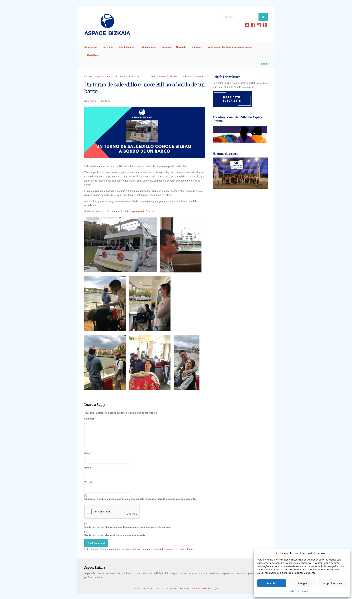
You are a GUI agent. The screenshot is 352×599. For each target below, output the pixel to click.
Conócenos (90, 47)
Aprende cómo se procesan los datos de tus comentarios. (163, 549)
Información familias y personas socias (230, 47)
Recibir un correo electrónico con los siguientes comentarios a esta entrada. (127, 527)
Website (88, 482)
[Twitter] (247, 25)
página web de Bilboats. (142, 211)
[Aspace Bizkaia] (107, 34)
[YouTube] (259, 25)
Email (87, 467)
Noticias (166, 47)
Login (264, 63)
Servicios (108, 47)
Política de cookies (298, 590)
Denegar (302, 583)
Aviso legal (213, 588)
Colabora (197, 47)
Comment (89, 418)
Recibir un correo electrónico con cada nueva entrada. (115, 535)
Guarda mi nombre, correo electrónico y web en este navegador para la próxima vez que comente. (140, 499)
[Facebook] (253, 25)
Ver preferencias (332, 583)
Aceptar (271, 583)
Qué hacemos (126, 47)
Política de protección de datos (194, 588)
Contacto (181, 47)
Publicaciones (148, 47)
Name (87, 453)
